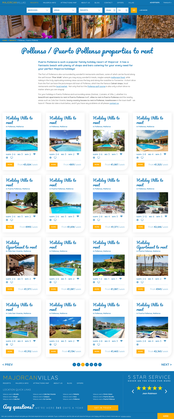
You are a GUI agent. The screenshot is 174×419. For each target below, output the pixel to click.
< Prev (7, 364)
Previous (133, 391)
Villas (131, 3)
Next (166, 391)
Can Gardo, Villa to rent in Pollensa (108, 266)
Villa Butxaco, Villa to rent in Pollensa (65, 328)
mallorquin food (118, 77)
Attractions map (68, 3)
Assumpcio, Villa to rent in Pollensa (108, 328)
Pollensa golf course (96, 86)
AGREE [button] (165, 416)
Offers (120, 3)
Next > (166, 364)
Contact (108, 3)
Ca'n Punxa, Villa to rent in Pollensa (108, 141)
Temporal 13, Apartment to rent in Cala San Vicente (21, 266)
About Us (85, 3)
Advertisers (155, 2)
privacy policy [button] (126, 416)
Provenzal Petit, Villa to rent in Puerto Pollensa (21, 203)
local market (61, 86)
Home (4, 40)
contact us (114, 103)
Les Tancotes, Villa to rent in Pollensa (21, 141)
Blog (97, 3)
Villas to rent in (11, 394)
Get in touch (102, 408)
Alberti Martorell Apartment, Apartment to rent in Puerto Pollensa (152, 266)
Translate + (167, 2)
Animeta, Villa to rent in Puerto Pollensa (152, 328)
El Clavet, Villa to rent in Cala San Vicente (21, 328)
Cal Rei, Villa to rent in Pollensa (65, 141)
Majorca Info (49, 3)
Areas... (57, 10)
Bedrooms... (33, 10)
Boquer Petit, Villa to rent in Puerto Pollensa (65, 203)
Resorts (34, 3)
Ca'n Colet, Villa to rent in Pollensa (152, 141)
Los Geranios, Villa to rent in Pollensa (65, 266)
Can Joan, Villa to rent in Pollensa (108, 203)
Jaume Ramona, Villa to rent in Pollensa (152, 203)
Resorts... (84, 10)
